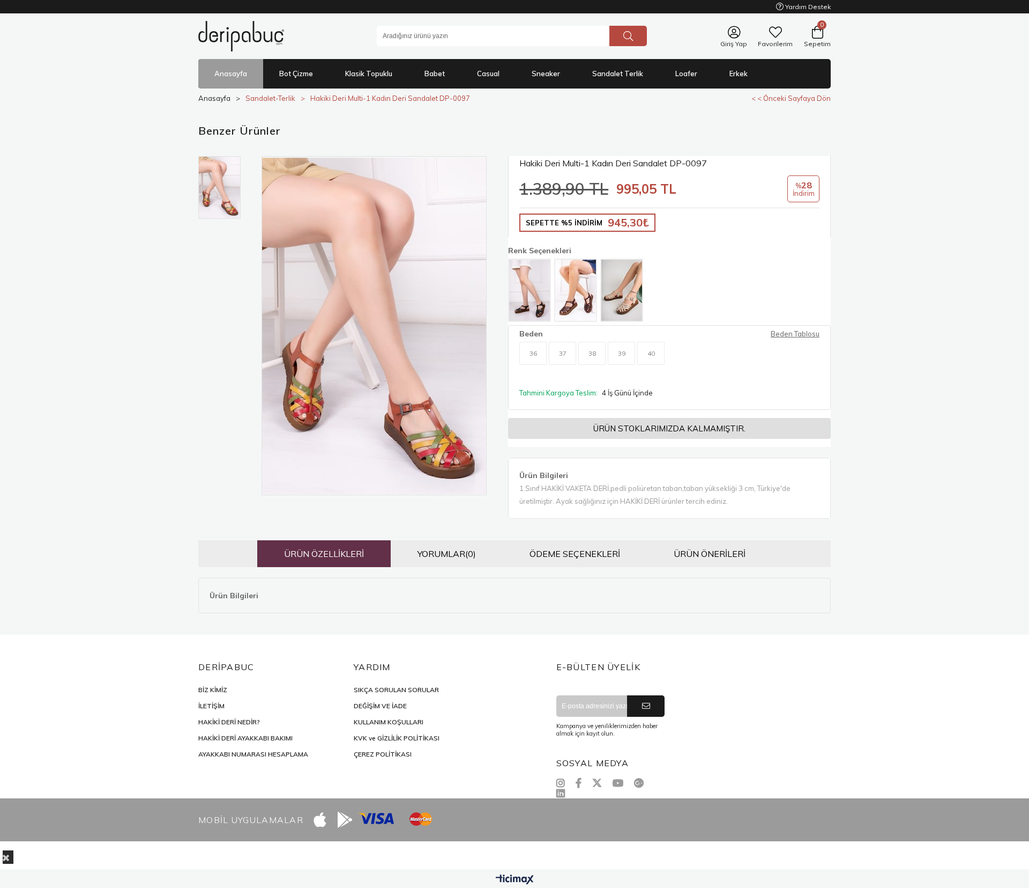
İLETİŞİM (211, 706)
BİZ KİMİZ (212, 690)
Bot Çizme (296, 73)
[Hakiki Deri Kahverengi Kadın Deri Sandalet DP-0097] (575, 290)
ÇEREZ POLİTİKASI (383, 754)
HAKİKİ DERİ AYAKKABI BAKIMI (245, 738)
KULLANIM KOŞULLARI (388, 722)
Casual (488, 73)
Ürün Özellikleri (324, 553)
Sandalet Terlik (617, 73)
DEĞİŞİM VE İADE (380, 706)
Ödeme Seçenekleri (575, 553)
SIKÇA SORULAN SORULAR (396, 690)
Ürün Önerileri (709, 553)
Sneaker (546, 73)
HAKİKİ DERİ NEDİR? (229, 722)
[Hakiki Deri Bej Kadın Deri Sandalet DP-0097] (621, 290)
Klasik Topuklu (368, 73)
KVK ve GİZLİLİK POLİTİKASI (396, 738)
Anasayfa (230, 73)
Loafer (686, 73)
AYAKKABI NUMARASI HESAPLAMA (253, 754)
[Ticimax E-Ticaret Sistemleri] (515, 880)
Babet (434, 73)
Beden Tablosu (795, 333)
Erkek (738, 73)
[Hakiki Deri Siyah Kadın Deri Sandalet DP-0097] (529, 290)
